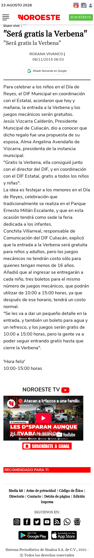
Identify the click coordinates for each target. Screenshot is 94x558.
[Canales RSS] (57, 521)
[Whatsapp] (67, 521)
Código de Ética (71, 491)
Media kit (16, 491)
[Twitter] (37, 521)
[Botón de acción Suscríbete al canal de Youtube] (47, 446)
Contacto (34, 496)
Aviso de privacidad (41, 491)
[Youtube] (47, 521)
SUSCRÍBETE (80, 17)
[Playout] (76, 5)
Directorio (16, 496)
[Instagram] (16, 521)
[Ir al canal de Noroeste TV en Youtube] (47, 389)
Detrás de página (57, 496)
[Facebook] (26, 521)
